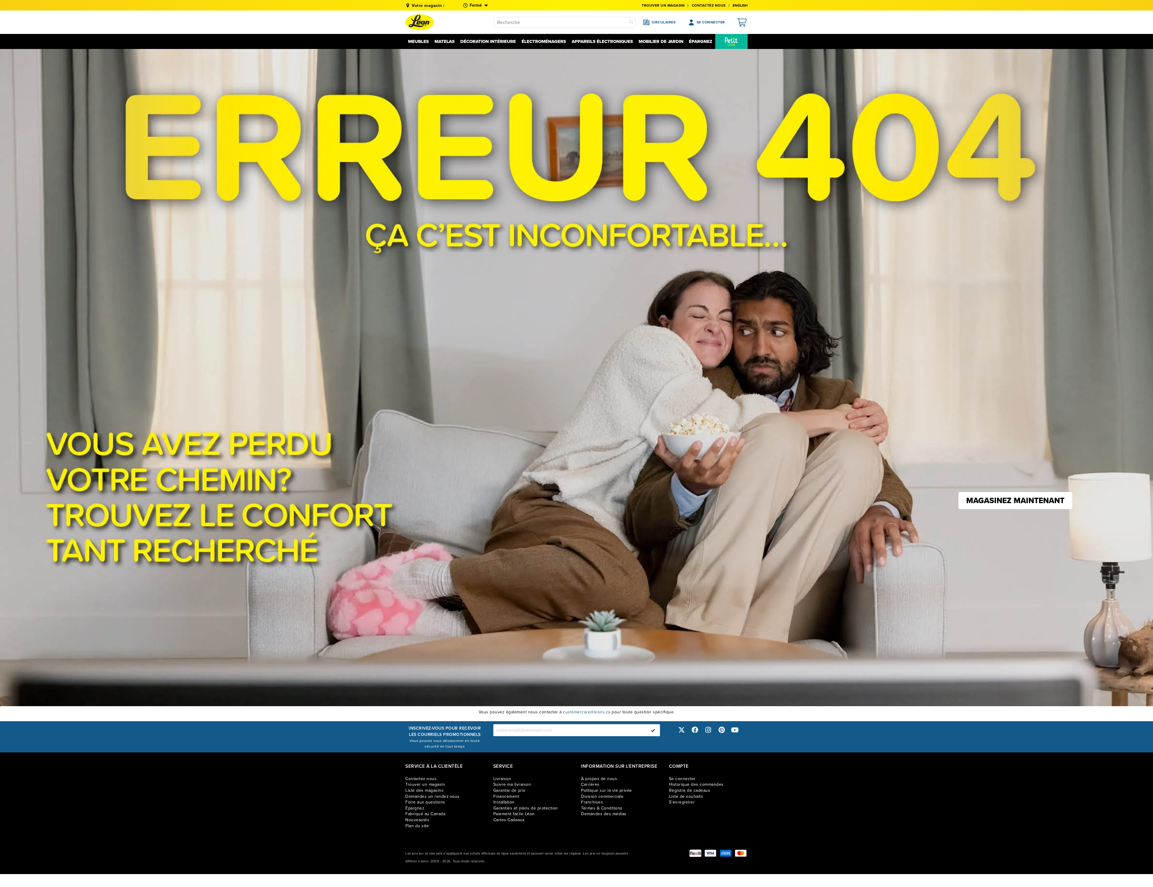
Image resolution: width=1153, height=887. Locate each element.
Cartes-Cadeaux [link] (509, 820)
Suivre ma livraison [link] (512, 784)
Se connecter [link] (682, 779)
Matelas (444, 41)
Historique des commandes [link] (696, 784)
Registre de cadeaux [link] (689, 790)
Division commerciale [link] (602, 796)
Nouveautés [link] (417, 820)
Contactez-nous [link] (421, 779)
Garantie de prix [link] (509, 790)
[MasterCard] (741, 853)
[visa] (710, 853)
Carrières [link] (590, 784)
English (740, 5)
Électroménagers (544, 41)
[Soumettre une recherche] (631, 22)
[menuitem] (731, 41)
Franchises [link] (592, 802)
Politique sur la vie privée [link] (606, 790)
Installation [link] (504, 802)
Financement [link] (506, 796)
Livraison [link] (502, 779)
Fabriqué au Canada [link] (425, 814)
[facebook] (695, 730)
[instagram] (708, 730)
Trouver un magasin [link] (663, 5)
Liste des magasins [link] (424, 790)
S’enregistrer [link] (682, 802)
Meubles (418, 41)
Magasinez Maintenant (1015, 500)
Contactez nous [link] (709, 5)
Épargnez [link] (414, 808)
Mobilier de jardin (661, 41)
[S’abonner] (653, 730)
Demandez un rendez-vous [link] (432, 796)
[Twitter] (682, 730)
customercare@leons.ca (586, 712)
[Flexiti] (695, 853)
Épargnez (700, 41)
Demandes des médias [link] (604, 814)
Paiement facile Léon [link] (514, 814)
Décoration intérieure (488, 41)
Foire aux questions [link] (425, 802)
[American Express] (726, 853)
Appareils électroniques (602, 41)
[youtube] (735, 730)
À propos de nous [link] (599, 779)
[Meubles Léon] (419, 22)
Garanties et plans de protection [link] (525, 808)
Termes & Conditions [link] (601, 808)
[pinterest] (722, 730)
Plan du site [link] (417, 826)
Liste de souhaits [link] (686, 796)
